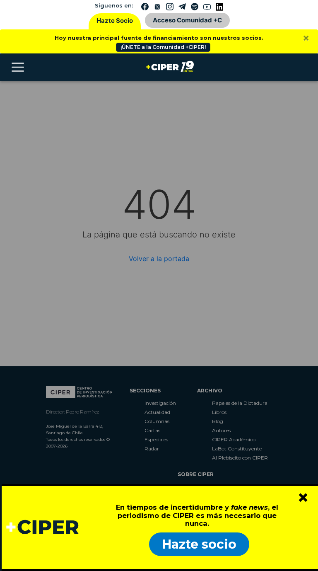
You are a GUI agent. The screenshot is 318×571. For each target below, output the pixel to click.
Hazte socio (199, 544)
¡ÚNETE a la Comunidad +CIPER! (163, 47)
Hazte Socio (114, 20)
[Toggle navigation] (18, 67)
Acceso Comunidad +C (187, 20)
